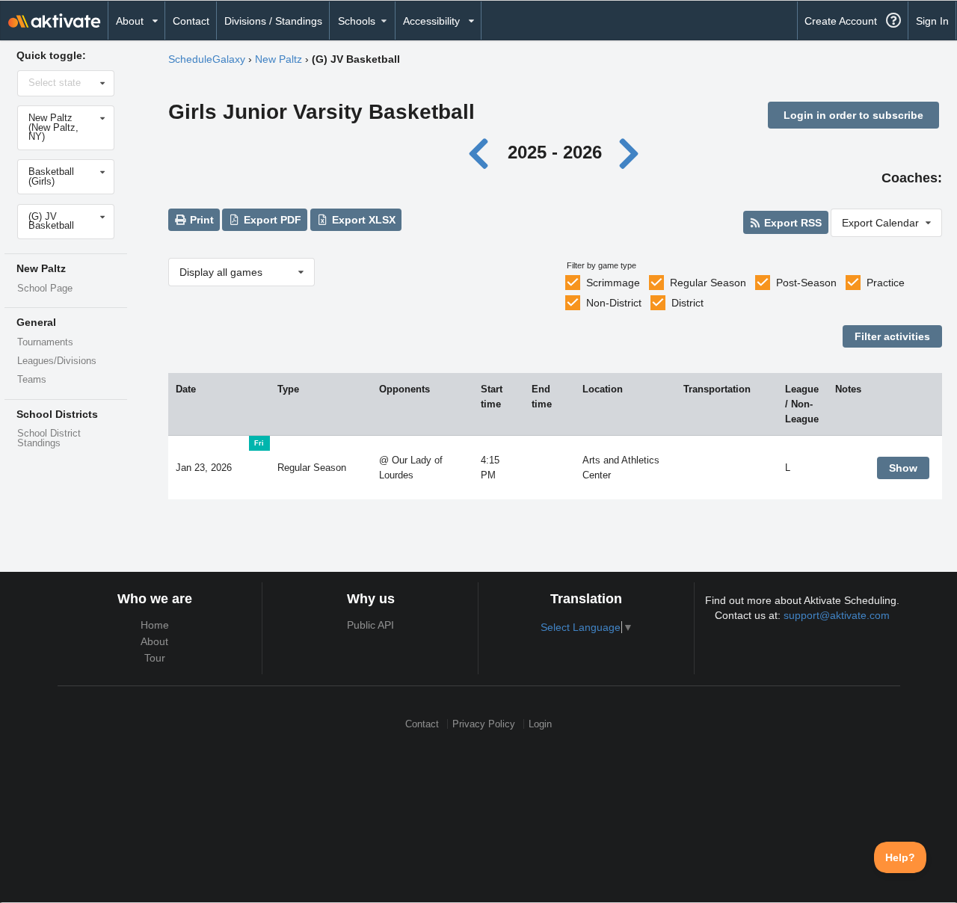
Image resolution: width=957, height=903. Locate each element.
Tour (154, 658)
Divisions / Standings (273, 21)
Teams (31, 380)
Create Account (840, 21)
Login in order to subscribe (853, 115)
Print (200, 220)
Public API (370, 625)
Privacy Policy (483, 724)
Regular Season (708, 283)
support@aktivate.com (837, 615)
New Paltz (278, 59)
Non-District (613, 303)
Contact (191, 21)
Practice (886, 283)
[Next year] (629, 152)
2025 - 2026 (555, 152)
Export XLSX (362, 220)
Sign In (932, 21)
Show (903, 468)
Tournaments (45, 342)
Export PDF (271, 220)
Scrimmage (613, 283)
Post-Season (806, 283)
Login (540, 724)
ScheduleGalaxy (206, 59)
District (687, 303)
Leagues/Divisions (56, 361)
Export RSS (791, 223)
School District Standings (49, 438)
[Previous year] (483, 152)
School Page (45, 288)
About (154, 641)
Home (155, 625)
